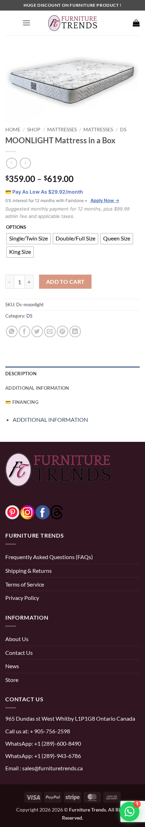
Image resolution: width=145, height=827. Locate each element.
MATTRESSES (62, 129)
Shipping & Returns (28, 570)
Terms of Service (24, 584)
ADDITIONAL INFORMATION (50, 419)
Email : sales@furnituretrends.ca (44, 768)
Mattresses (98, 129)
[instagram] (27, 511)
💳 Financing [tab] (21, 402)
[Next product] (11, 163)
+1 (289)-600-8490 (57, 743)
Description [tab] (21, 373)
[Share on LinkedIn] (75, 331)
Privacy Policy (22, 597)
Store (11, 679)
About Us (17, 638)
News (12, 666)
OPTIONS (16, 227)
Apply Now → (104, 200)
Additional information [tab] (37, 388)
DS (123, 129)
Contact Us (19, 652)
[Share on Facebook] (24, 331)
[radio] (28, 238)
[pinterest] (12, 511)
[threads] (50, 511)
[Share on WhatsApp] (12, 331)
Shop (33, 129)
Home (12, 129)
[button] (26, 22)
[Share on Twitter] (37, 331)
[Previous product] (25, 163)
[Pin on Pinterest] (62, 331)
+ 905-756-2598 (49, 731)
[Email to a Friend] (50, 331)
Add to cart (65, 281)
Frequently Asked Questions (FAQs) (49, 556)
